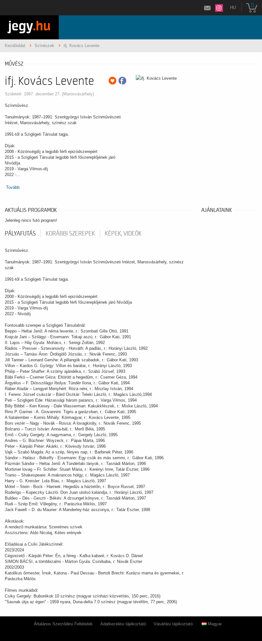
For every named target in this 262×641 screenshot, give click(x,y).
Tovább (12, 187)
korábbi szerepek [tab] (70, 233)
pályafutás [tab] (20, 233)
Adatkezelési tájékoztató (123, 623)
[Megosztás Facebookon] (122, 80)
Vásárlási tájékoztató (173, 623)
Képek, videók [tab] (123, 233)
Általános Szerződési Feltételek (63, 623)
